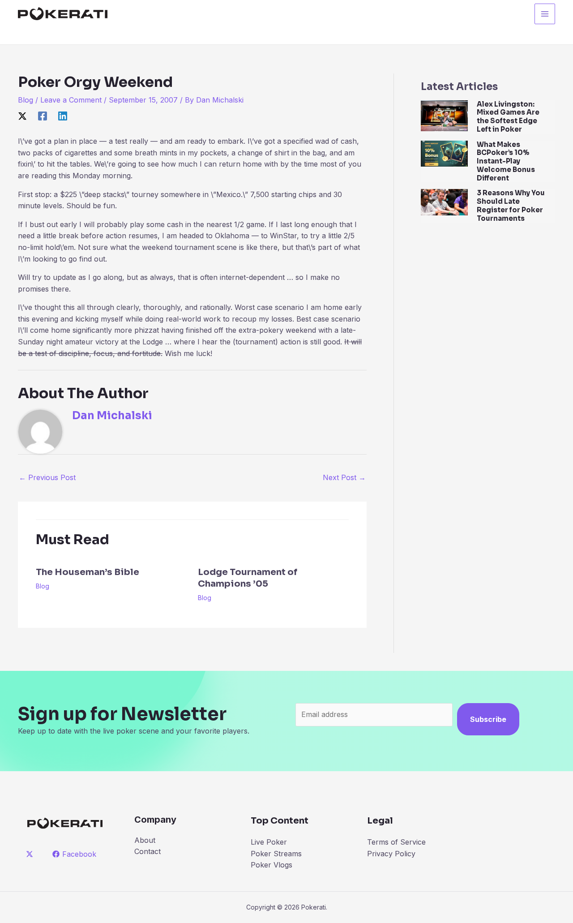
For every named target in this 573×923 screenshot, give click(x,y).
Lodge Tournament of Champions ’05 (247, 578)
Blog (25, 99)
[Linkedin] (62, 116)
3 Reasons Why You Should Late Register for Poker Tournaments (511, 205)
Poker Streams (276, 853)
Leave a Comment (71, 99)
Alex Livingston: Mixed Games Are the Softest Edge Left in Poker (508, 116)
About (144, 840)
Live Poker (269, 841)
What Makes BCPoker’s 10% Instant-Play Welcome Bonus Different (506, 161)
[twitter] (31, 854)
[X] (22, 116)
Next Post (344, 477)
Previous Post (47, 477)
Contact (147, 851)
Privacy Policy (391, 853)
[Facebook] (42, 116)
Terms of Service (396, 841)
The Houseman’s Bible (87, 572)
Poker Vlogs (271, 864)
